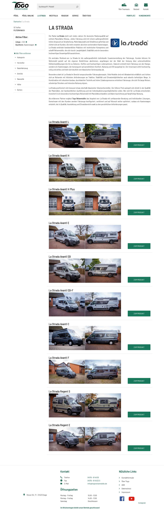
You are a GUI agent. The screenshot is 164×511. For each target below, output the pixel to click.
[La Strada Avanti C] (85, 338)
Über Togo (86, 15)
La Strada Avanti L (59, 122)
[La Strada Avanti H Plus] (85, 203)
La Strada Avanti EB (60, 256)
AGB (123, 485)
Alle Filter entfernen (23, 53)
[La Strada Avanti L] (85, 135)
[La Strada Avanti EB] (85, 270)
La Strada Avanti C (59, 324)
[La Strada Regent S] (85, 405)
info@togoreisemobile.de (97, 483)
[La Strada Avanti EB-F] (85, 304)
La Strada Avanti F (59, 357)
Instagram (142, 503)
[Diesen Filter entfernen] (26, 42)
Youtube (132, 499)
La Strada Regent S (59, 391)
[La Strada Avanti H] (85, 169)
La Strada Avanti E (59, 223)
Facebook (122, 499)
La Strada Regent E (59, 425)
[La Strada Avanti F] (85, 371)
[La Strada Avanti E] (85, 236)
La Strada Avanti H (59, 155)
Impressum (126, 492)
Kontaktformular (128, 477)
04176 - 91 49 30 (93, 477)
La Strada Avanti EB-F (61, 290)
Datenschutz (126, 488)
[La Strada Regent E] (85, 439)
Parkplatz (131, 15)
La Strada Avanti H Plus (62, 189)
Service (75, 15)
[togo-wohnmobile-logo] (20, 5)
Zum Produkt (139, 145)
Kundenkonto (144, 15)
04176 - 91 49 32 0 (94, 480)
